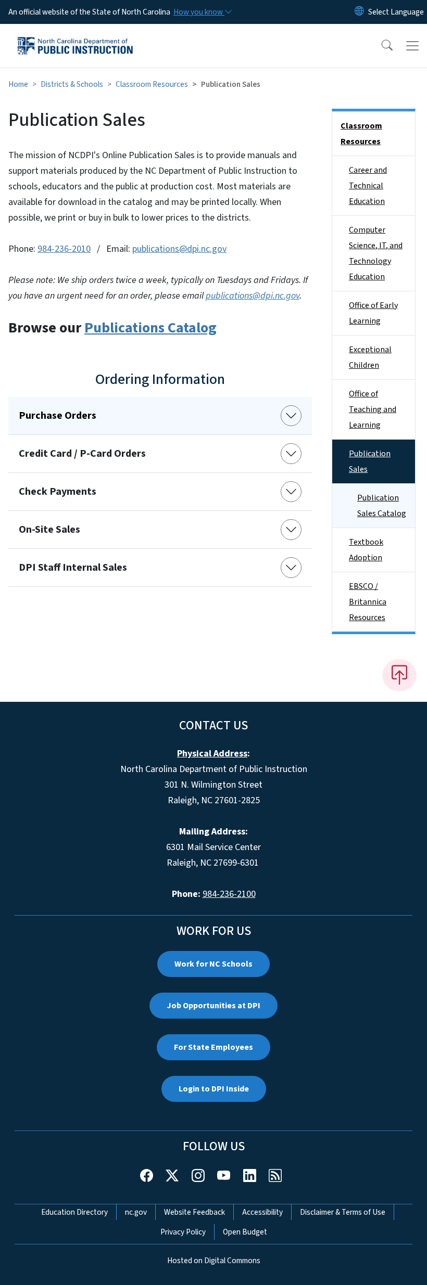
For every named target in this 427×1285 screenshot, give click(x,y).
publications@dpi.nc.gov (179, 248)
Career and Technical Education (368, 185)
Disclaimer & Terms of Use (342, 1212)
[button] (380, 45)
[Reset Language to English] (359, 12)
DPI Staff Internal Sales (73, 567)
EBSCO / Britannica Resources (367, 602)
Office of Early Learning (373, 313)
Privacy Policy (183, 1232)
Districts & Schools (72, 84)
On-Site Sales (49, 529)
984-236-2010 (64, 248)
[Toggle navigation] (412, 45)
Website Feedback (194, 1212)
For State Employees (213, 1047)
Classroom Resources (152, 84)
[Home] (75, 36)
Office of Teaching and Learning (372, 409)
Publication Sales (370, 461)
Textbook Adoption (366, 549)
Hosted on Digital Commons (213, 1260)
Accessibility (262, 1212)
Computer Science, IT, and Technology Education (376, 253)
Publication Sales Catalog (381, 505)
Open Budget (245, 1232)
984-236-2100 (229, 894)
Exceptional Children (370, 357)
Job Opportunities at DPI (213, 1005)
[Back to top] (399, 675)
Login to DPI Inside (214, 1089)
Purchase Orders (57, 415)
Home (18, 84)
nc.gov (136, 1212)
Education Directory (74, 1212)
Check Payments (57, 491)
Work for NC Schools (213, 964)
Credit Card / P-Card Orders (82, 453)
